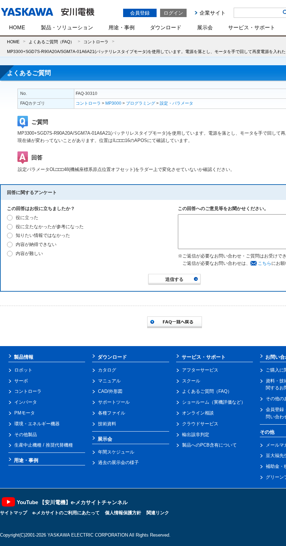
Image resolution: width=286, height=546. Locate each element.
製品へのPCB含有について (209, 445)
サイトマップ (13, 512)
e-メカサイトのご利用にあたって (66, 512)
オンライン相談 (198, 413)
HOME (17, 27)
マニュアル (109, 380)
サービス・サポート (251, 27)
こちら (264, 263)
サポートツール (114, 402)
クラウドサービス (200, 423)
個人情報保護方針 (123, 512)
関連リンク (157, 512)
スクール (191, 380)
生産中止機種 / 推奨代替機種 (43, 445)
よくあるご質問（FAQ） (51, 41)
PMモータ (24, 413)
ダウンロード (165, 27)
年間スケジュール (116, 452)
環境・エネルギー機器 (37, 423)
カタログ (107, 370)
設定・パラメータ (176, 103)
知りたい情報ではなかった (43, 235)
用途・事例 (121, 27)
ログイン (173, 13)
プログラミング (140, 103)
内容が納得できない (36, 244)
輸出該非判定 (195, 434)
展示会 (205, 27)
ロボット (23, 370)
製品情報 (23, 357)
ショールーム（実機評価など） (214, 402)
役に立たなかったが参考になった (50, 226)
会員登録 (140, 13)
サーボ (21, 380)
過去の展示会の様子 (118, 462)
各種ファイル (111, 413)
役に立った (27, 217)
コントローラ (95, 41)
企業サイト (213, 13)
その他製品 (25, 434)
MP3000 (113, 103)
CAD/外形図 (110, 391)
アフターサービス (200, 370)
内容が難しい (29, 253)
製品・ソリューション (67, 27)
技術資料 (107, 423)
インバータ (25, 402)
